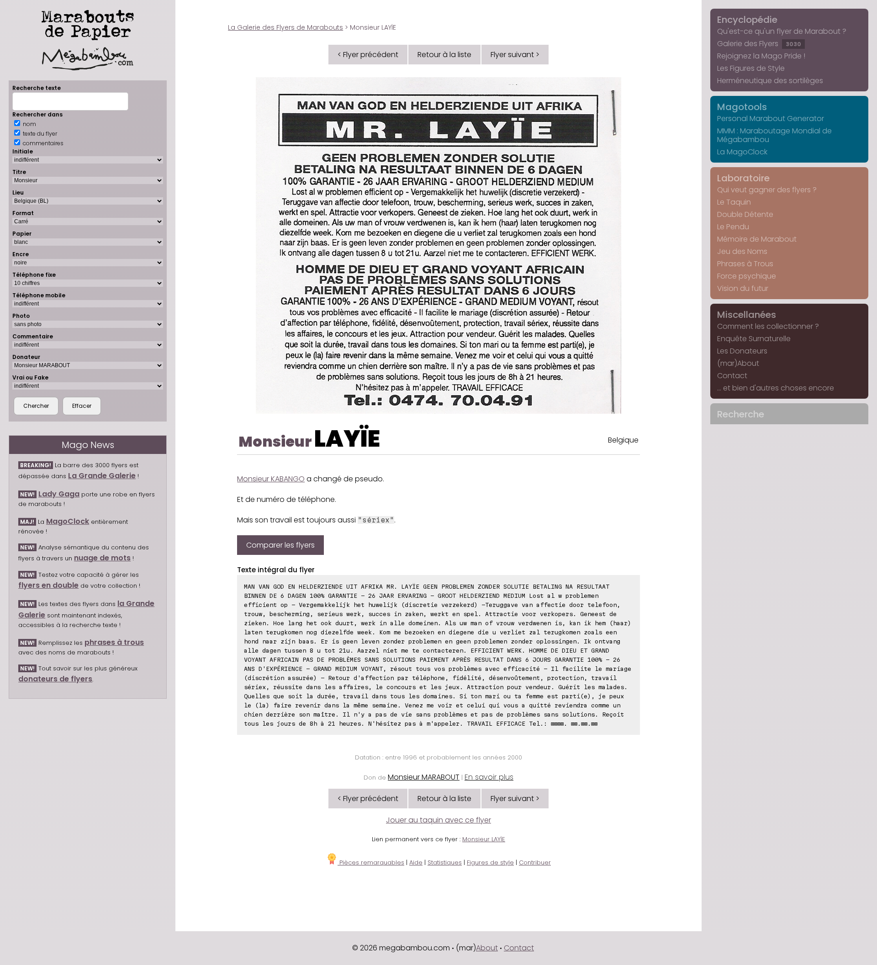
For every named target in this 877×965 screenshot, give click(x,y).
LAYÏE (347, 438)
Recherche (740, 414)
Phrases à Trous (745, 263)
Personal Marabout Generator (770, 118)
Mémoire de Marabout (757, 239)
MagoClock (67, 521)
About (487, 948)
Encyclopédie (747, 19)
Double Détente (745, 214)
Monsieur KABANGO (271, 479)
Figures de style (490, 862)
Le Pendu (733, 226)
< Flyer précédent (368, 54)
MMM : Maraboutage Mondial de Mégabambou (774, 135)
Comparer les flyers (280, 545)
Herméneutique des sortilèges (770, 80)
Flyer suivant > (515, 54)
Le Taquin (734, 202)
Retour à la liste (444, 54)
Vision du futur (742, 288)
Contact (732, 375)
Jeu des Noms (742, 251)
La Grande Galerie (102, 475)
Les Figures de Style (751, 68)
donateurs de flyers (55, 679)
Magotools (742, 106)
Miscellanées (746, 314)
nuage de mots (102, 558)
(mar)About (738, 363)
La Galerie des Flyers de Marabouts (285, 27)
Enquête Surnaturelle (754, 338)
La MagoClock (742, 152)
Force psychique (746, 276)
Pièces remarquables (371, 862)
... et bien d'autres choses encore (775, 388)
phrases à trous (114, 642)
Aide (416, 862)
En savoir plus (489, 777)
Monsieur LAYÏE (483, 839)
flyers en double (48, 585)
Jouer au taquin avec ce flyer (438, 820)
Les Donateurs (742, 351)
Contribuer (535, 862)
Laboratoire (743, 178)
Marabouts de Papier (87, 23)
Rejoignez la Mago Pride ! (761, 56)
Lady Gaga (58, 494)
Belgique (623, 440)
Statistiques (445, 862)
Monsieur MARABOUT (424, 777)
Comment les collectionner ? (768, 326)
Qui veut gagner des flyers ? (767, 190)
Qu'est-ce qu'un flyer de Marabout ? (781, 31)
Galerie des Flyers (759, 43)
